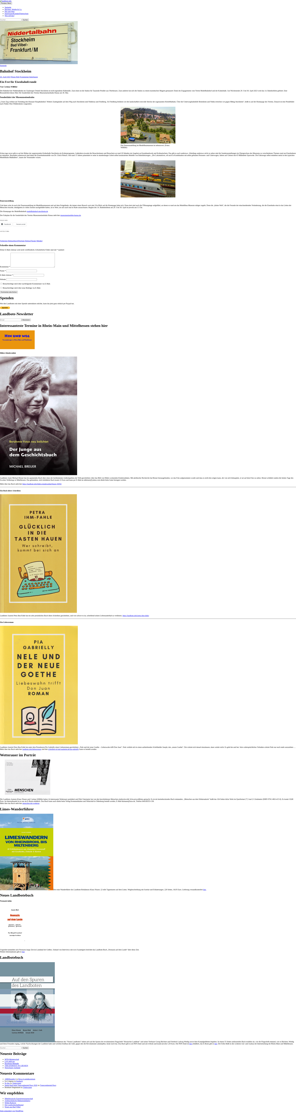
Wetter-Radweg (10, 1103)
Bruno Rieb (15, 77)
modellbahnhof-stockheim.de (37, 211)
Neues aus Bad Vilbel (12, 1107)
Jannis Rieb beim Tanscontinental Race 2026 (21, 1085)
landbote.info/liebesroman (31, 749)
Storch (9, 241)
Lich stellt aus (10, 1061)
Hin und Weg (9, 12)
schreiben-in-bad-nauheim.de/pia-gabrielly (63, 749)
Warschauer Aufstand (12, 1068)
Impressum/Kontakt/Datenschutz (16, 14)
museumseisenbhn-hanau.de (70, 215)
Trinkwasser (16, 1083)
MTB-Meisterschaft (12, 1059)
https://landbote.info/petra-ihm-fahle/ (136, 616)
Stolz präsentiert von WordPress (11, 1111)
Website (3, 279)
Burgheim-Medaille (12, 1064)
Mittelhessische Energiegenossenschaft (19, 1099)
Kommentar (5, 267)
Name (3, 271)
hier (23, 952)
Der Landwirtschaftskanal (14, 1105)
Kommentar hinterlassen (29, 77)
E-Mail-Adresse (6, 275)
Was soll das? (9, 16)
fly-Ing (7, 1083)
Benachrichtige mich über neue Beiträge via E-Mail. (22, 288)
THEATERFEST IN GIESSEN (16, 1066)
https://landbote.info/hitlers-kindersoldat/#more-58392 (42, 484)
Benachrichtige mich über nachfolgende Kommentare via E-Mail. (26, 284)
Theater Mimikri (30, 241)
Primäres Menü (6, 3)
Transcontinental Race (48, 1085)
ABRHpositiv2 (10, 1079)
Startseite (8, 7)
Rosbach (19, 1081)
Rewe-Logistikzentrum (26, 1079)
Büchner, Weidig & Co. (13, 9)
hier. (204, 890)
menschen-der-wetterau (30, 803)
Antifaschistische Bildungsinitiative (17, 1101)
